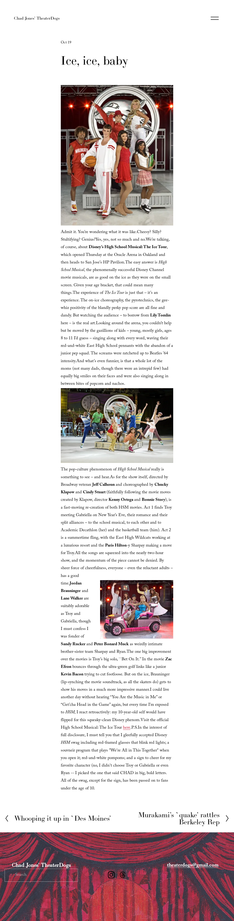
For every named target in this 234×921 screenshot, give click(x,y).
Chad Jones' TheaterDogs (37, 18)
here (126, 728)
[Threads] (122, 875)
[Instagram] (111, 875)
